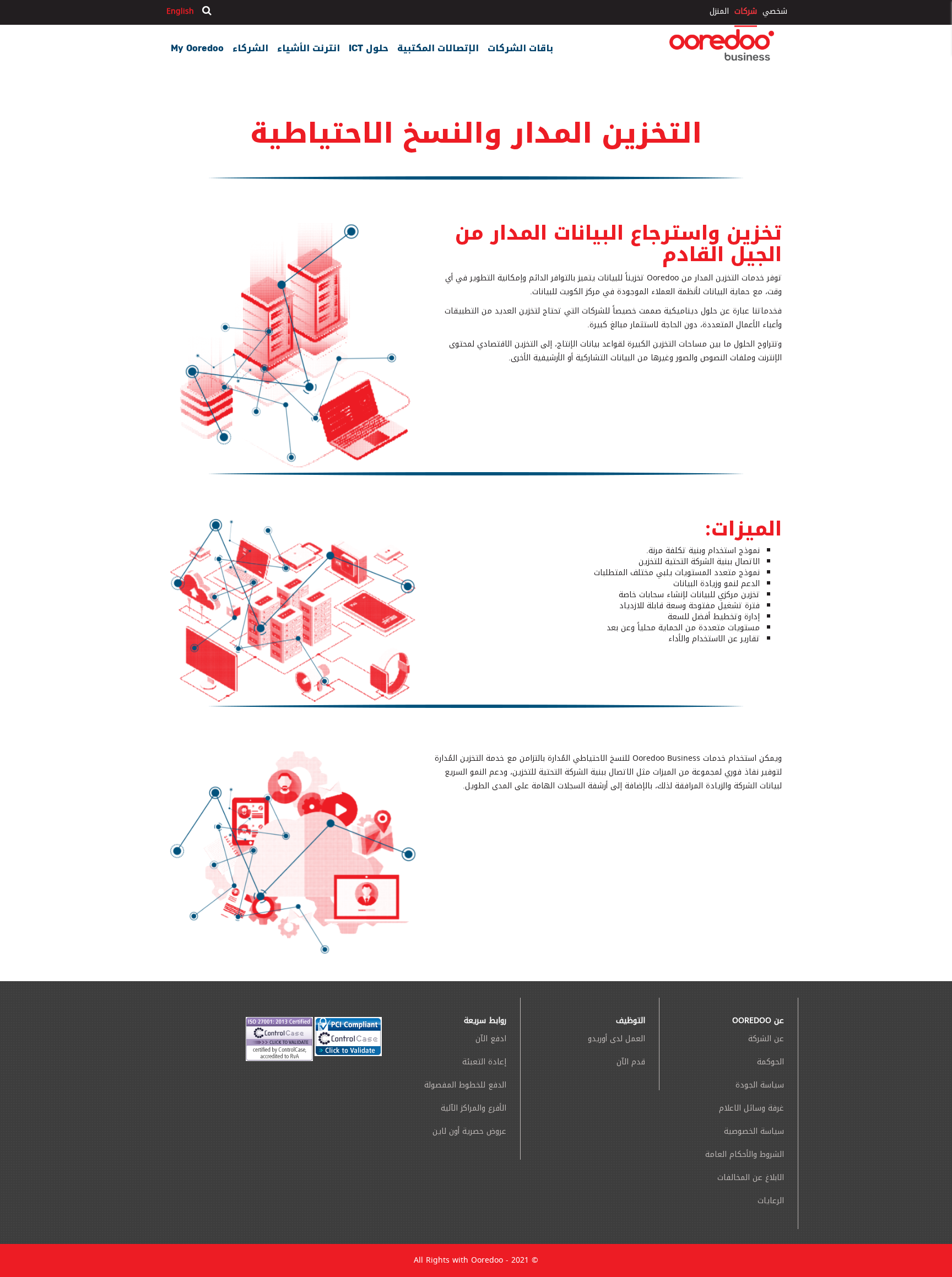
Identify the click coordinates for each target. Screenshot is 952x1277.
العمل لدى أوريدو (616, 1038)
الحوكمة (770, 1061)
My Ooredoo (197, 47)
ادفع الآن (490, 1038)
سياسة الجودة (759, 1085)
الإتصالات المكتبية (438, 47)
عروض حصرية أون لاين (469, 1131)
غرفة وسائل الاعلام (751, 1108)
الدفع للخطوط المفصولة (465, 1085)
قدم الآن (630, 1061)
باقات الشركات (520, 47)
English (180, 11)
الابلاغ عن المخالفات (750, 1177)
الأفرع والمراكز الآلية (473, 1108)
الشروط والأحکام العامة (744, 1154)
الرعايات (771, 1200)
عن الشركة (766, 1038)
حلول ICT (368, 47)
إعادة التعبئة (484, 1061)
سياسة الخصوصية (754, 1131)
